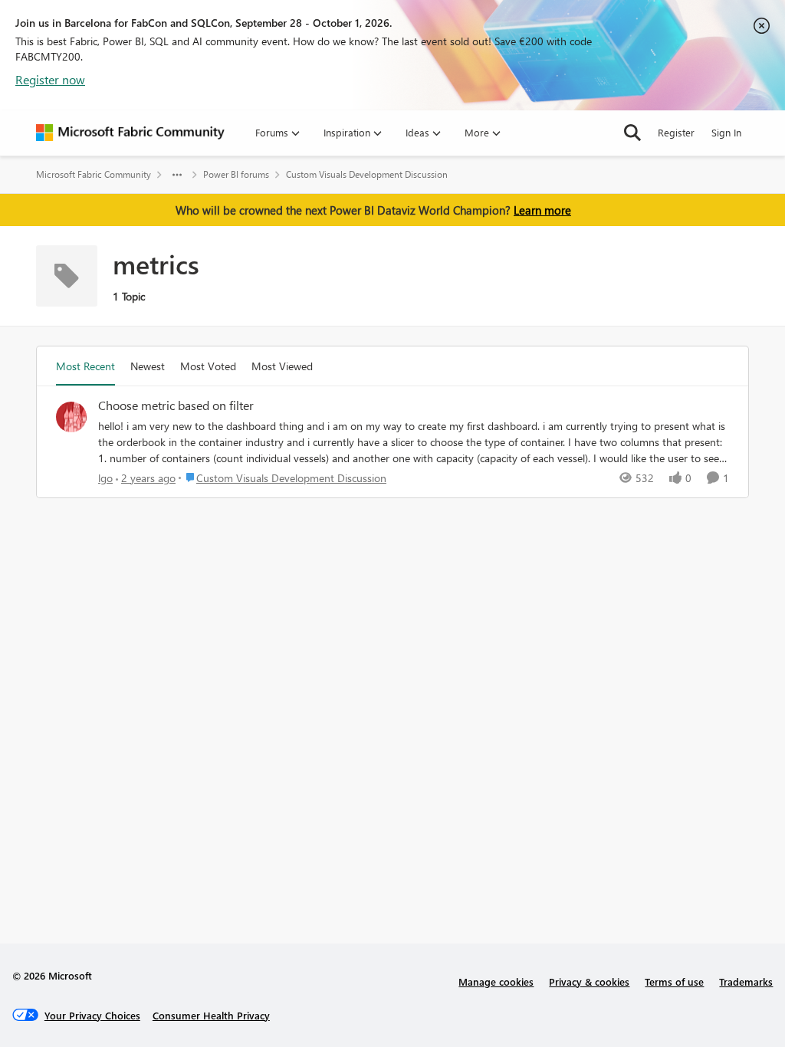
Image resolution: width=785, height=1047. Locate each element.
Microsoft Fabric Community (93, 174)
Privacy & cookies (589, 981)
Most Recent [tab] (85, 366)
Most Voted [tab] (208, 366)
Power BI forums (236, 174)
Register (676, 132)
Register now (50, 79)
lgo (105, 478)
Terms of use (674, 981)
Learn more (542, 210)
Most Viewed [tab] (282, 366)
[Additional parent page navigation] (177, 174)
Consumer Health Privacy (211, 1015)
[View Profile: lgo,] (71, 417)
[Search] (632, 132)
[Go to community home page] (130, 132)
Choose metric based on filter (176, 405)
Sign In (726, 132)
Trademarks (746, 981)
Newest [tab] (147, 366)
